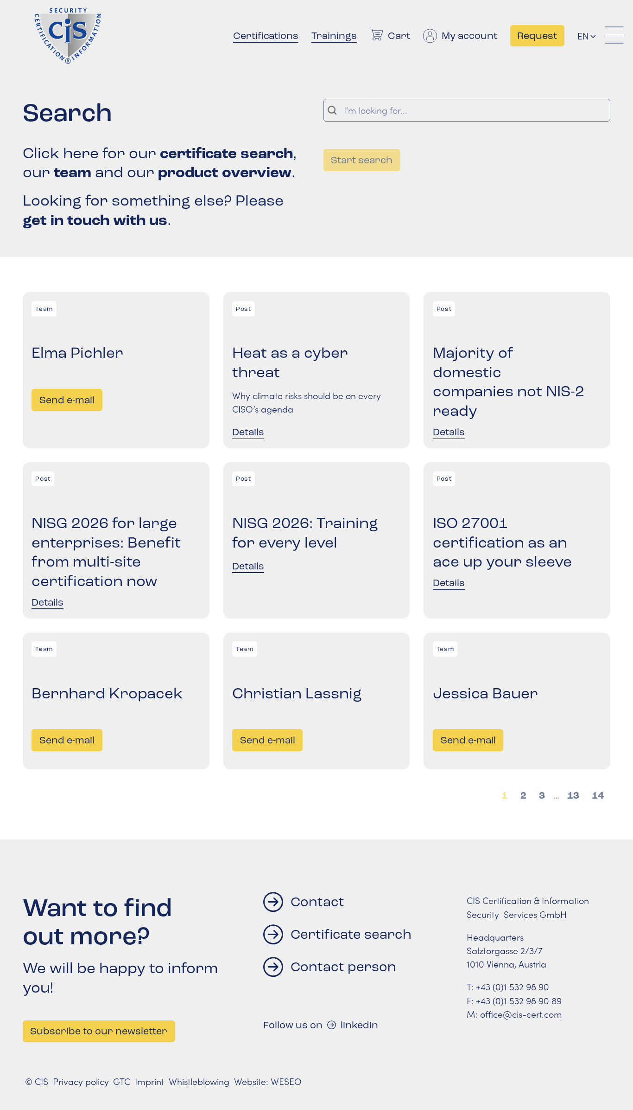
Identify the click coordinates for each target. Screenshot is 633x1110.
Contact (317, 902)
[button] (592, 36)
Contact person (343, 967)
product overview (224, 172)
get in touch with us (95, 220)
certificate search (226, 153)
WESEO (286, 1081)
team (72, 172)
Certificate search (351, 934)
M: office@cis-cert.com (514, 1014)
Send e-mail (70, 400)
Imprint (149, 1081)
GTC (121, 1081)
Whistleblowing (199, 1081)
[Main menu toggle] (614, 35)
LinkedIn (359, 1025)
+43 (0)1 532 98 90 (512, 987)
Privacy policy (81, 1081)
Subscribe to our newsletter (98, 1031)
